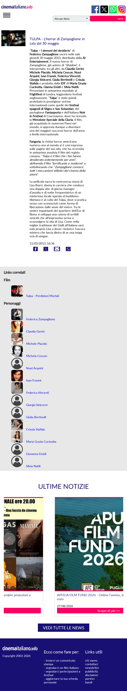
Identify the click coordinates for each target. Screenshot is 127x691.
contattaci (91, 664)
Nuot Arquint (34, 368)
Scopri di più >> (63, 611)
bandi (88, 682)
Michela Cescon (36, 356)
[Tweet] (46, 250)
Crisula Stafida (35, 429)
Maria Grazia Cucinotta (40, 441)
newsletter (92, 667)
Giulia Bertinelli (35, 417)
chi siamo (91, 660)
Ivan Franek (33, 380)
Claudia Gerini (34, 331)
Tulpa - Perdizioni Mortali (42, 296)
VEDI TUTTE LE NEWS (63, 627)
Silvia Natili (33, 466)
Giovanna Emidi (35, 454)
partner (90, 678)
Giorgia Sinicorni (36, 405)
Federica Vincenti (37, 392)
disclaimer (91, 675)
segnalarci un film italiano (62, 667)
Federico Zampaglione (40, 319)
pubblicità (91, 671)
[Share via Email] (57, 250)
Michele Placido (36, 343)
